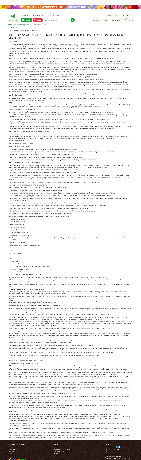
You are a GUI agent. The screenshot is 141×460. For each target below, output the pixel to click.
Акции (39, 20)
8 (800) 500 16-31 (113, 15)
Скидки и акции (13, 447)
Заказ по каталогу (53, 15)
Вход (105, 20)
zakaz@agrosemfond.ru (112, 454)
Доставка (24, 15)
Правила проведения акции (62, 449)
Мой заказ (96, 20)
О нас (29, 15)
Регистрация (116, 20)
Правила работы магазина (61, 447)
